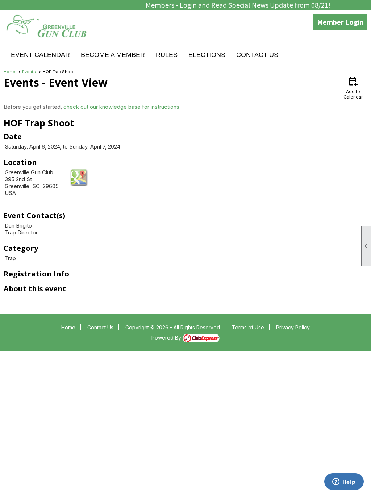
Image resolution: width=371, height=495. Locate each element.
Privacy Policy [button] (293, 327)
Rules (167, 54)
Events (29, 71)
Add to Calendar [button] (353, 87)
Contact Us (257, 54)
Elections (206, 54)
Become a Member (113, 54)
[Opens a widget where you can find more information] (344, 482)
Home (9, 71)
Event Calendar (40, 54)
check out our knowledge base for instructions (121, 106)
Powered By (167, 337)
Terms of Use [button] (248, 327)
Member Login (340, 21)
